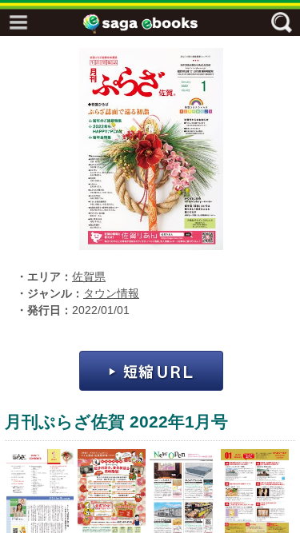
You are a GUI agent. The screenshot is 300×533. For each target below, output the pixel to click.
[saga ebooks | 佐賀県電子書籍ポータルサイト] (154, 24)
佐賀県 (89, 277)
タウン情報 (111, 294)
